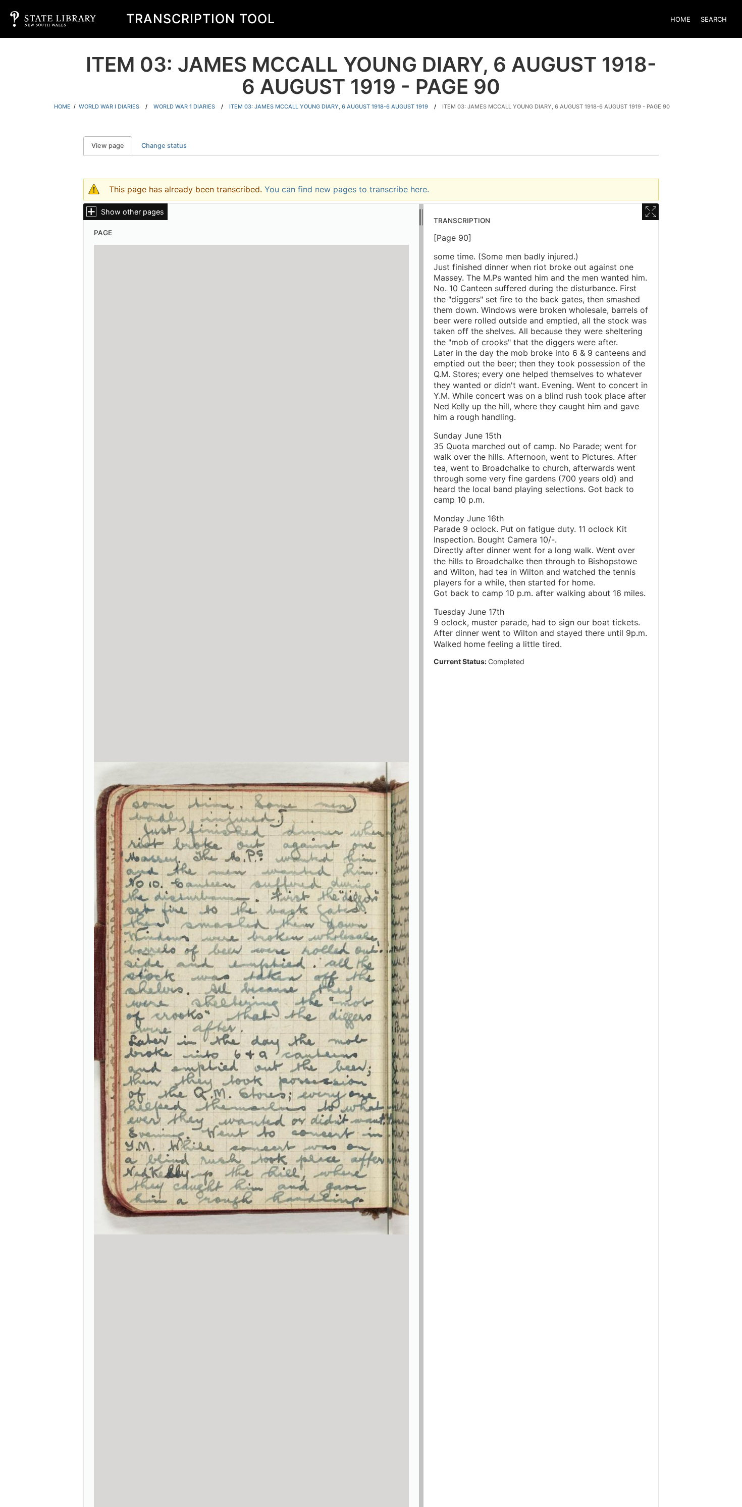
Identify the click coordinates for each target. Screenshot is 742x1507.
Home (680, 19)
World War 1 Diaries (184, 106)
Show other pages (132, 211)
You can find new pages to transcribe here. (346, 189)
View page (111, 145)
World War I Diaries (109, 106)
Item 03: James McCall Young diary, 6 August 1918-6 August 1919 (328, 106)
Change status (164, 145)
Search (714, 19)
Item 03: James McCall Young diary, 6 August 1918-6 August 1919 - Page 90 (556, 106)
